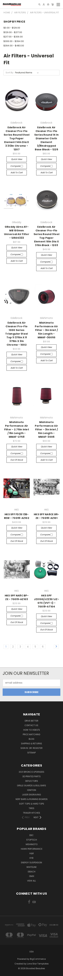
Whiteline (31, 867)
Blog (31, 738)
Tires (31, 808)
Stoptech (31, 839)
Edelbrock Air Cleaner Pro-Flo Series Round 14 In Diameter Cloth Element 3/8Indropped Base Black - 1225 (46, 138)
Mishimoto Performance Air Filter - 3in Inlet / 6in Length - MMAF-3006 (46, 429)
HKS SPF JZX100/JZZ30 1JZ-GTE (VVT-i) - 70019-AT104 (46, 601)
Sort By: (10, 72)
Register (38, 748)
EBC (31, 835)
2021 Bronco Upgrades (31, 771)
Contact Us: (31, 725)
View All (31, 880)
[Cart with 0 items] (52, 4)
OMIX (31, 876)
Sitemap (31, 752)
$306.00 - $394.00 (14, 41)
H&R (31, 853)
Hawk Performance (31, 848)
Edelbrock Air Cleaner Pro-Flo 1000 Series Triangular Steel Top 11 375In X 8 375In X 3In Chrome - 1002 (16, 334)
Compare (15, 166)
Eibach (31, 871)
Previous (5, 972)
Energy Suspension (31, 862)
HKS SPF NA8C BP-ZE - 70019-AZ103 (17, 597)
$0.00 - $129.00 (12, 27)
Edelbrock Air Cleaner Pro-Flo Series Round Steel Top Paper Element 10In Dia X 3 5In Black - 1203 (46, 236)
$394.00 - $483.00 (14, 45)
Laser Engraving (31, 794)
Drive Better (31, 720)
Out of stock (16, 459)
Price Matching (31, 734)
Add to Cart (16, 172)
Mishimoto (31, 844)
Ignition (31, 790)
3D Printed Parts (31, 776)
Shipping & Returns (31, 743)
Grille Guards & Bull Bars (31, 785)
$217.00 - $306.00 (13, 36)
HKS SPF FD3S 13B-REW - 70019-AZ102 (16, 516)
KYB (31, 857)
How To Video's (31, 729)
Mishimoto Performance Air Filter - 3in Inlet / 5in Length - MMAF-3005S (46, 330)
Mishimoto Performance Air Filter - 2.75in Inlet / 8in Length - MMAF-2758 (16, 429)
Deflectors (31, 780)
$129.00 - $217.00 (13, 32)
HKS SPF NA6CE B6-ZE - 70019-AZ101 (46, 516)
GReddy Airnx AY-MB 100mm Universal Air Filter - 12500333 (16, 232)
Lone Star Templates (38, 963)
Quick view (16, 159)
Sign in (24, 748)
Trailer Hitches (31, 812)
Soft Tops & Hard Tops (31, 803)
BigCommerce (38, 958)
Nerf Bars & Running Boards (32, 799)
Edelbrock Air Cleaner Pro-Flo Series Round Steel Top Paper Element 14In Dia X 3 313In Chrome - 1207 (17, 138)
